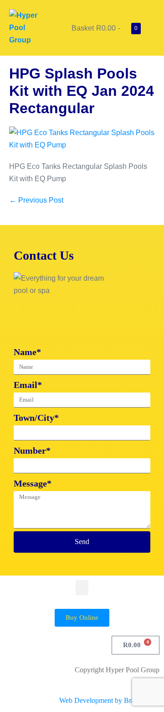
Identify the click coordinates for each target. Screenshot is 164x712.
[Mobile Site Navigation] (152, 27)
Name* (27, 352)
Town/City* (36, 418)
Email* (28, 385)
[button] (82, 587)
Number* (32, 450)
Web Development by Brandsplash (109, 700)
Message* (32, 483)
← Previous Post (36, 200)
